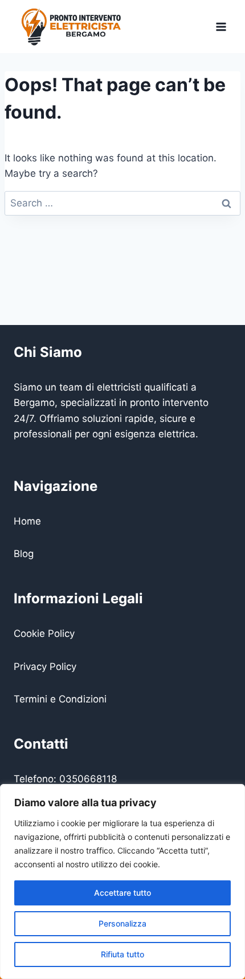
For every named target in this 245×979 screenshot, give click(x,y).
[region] (122, 881)
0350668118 (88, 779)
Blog (24, 553)
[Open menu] (220, 26)
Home (27, 521)
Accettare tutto (122, 892)
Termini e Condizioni (60, 699)
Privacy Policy (45, 666)
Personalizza (122, 923)
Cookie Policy (44, 633)
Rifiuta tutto (122, 954)
